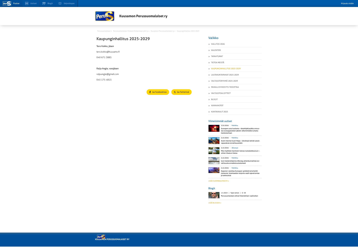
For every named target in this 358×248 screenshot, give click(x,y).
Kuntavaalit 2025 (219, 112)
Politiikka (235, 125)
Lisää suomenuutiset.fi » (218, 181)
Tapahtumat (217, 56)
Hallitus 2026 (218, 44)
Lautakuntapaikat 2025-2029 (225, 75)
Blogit (214, 99)
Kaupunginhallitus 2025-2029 (226, 68)
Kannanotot (217, 105)
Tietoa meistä (217, 62)
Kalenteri (216, 50)
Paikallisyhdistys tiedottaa (225, 87)
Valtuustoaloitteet (221, 93)
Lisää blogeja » (214, 203)
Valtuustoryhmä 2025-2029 (224, 81)
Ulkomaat (235, 148)
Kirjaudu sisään (347, 3)
